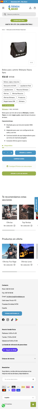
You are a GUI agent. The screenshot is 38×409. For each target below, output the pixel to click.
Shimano (22, 101)
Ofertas (6, 93)
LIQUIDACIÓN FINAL (19, 20)
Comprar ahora (19, 159)
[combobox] (19, 14)
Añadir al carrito (25, 152)
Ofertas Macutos (17, 93)
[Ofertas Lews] (26, 251)
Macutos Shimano (22, 90)
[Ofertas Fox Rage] (9, 251)
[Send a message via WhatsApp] (3, 405)
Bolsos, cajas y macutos (11, 82)
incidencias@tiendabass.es (16, 296)
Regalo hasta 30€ (9, 101)
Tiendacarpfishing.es (12, 313)
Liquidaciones (8, 90)
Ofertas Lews (26, 261)
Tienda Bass (9, 404)
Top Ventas (26, 222)
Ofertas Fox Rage (9, 261)
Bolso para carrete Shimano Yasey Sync (16, 29)
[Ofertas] (9, 212)
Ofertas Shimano (9, 97)
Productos (21, 97)
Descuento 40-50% (10, 86)
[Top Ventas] (26, 212)
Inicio (3, 29)
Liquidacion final (25, 86)
